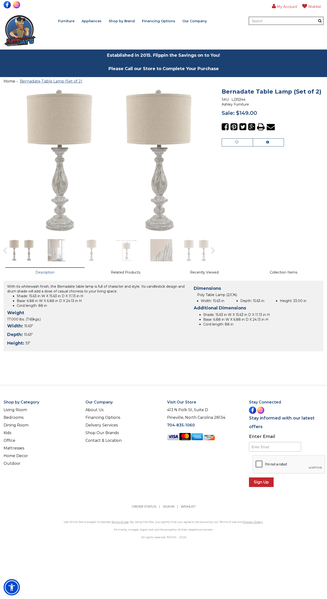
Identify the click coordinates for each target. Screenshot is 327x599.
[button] (285, 6)
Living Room (15, 410)
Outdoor (12, 463)
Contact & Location (103, 440)
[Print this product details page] (261, 127)
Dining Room (16, 425)
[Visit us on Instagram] (17, 4)
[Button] (320, 20)
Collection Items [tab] (283, 272)
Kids (7, 433)
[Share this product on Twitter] (242, 127)
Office (9, 440)
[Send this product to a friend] (271, 127)
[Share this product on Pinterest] (234, 127)
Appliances (91, 21)
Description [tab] (45, 272)
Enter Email (262, 436)
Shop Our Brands (102, 433)
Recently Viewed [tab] (204, 272)
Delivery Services (101, 425)
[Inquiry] (268, 142)
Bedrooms (13, 417)
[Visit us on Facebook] (8, 4)
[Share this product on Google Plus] (251, 127)
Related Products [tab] (125, 272)
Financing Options (158, 21)
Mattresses (14, 448)
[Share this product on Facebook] (225, 127)
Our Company (194, 21)
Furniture (66, 21)
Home (9, 81)
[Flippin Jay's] (20, 31)
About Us (94, 410)
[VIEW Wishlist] (237, 142)
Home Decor (16, 455)
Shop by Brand (122, 21)
